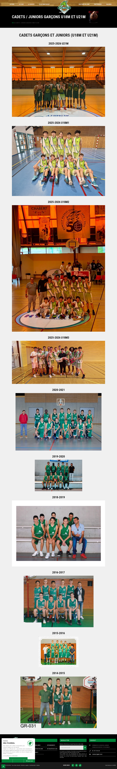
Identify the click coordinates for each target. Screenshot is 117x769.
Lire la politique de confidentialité (10, 755)
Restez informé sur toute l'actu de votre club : (72, 744)
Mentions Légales (25, 765)
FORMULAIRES (37, 745)
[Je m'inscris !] (85, 747)
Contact (36, 752)
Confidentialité (32, 765)
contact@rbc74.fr (97, 754)
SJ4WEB (114, 765)
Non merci (7, 761)
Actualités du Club (52, 749)
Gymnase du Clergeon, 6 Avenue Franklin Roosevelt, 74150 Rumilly (101, 746)
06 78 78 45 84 (96, 751)
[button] (3, 766)
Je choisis (18, 761)
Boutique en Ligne (38, 749)
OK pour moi (29, 761)
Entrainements (51, 745)
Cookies (38, 765)
